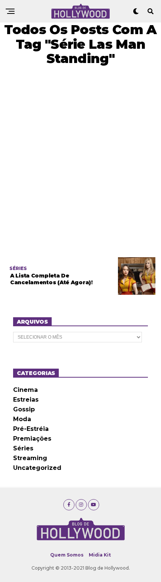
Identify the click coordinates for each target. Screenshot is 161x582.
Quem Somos (66, 555)
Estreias (26, 399)
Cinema (25, 389)
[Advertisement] (80, 161)
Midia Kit (100, 555)
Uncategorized (37, 467)
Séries (23, 448)
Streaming (30, 458)
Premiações (32, 438)
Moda (22, 419)
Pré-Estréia (31, 428)
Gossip (24, 409)
